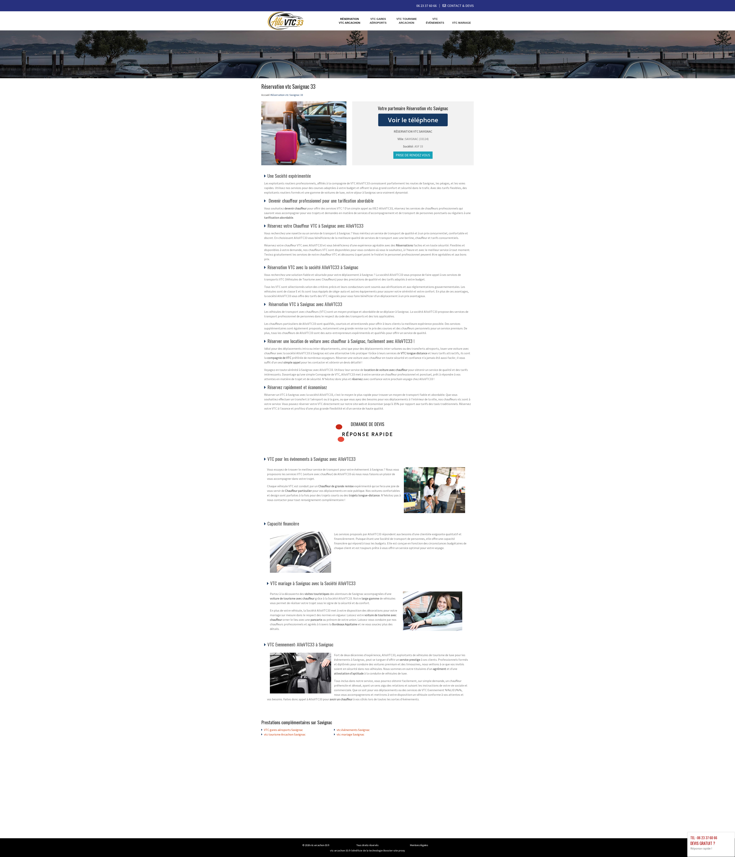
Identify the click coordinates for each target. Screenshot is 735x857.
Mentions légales (419, 845)
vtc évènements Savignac (353, 730)
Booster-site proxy (394, 850)
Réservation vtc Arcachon (349, 20)
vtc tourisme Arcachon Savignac (284, 734)
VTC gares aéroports (378, 20)
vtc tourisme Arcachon (406, 20)
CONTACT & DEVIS (460, 5)
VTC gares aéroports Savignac (283, 730)
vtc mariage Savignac (350, 734)
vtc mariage (461, 22)
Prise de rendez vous (413, 155)
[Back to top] (724, 846)
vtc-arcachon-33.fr (319, 845)
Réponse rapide (367, 434)
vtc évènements (435, 20)
